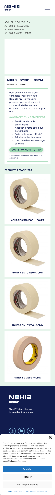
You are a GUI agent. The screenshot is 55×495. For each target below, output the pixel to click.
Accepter (27, 469)
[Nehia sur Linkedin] (21, 431)
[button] (50, 437)
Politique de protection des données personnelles (27, 491)
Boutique (22, 22)
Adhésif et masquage (17, 26)
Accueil (9, 22)
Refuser (28, 476)
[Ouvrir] (47, 8)
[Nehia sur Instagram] (12, 431)
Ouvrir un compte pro (26, 149)
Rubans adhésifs (14, 29)
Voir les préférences (27, 484)
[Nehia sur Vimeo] (30, 431)
